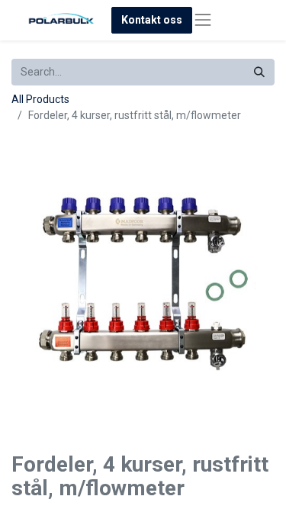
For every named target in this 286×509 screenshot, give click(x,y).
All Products (40, 99)
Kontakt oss (151, 20)
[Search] (259, 72)
